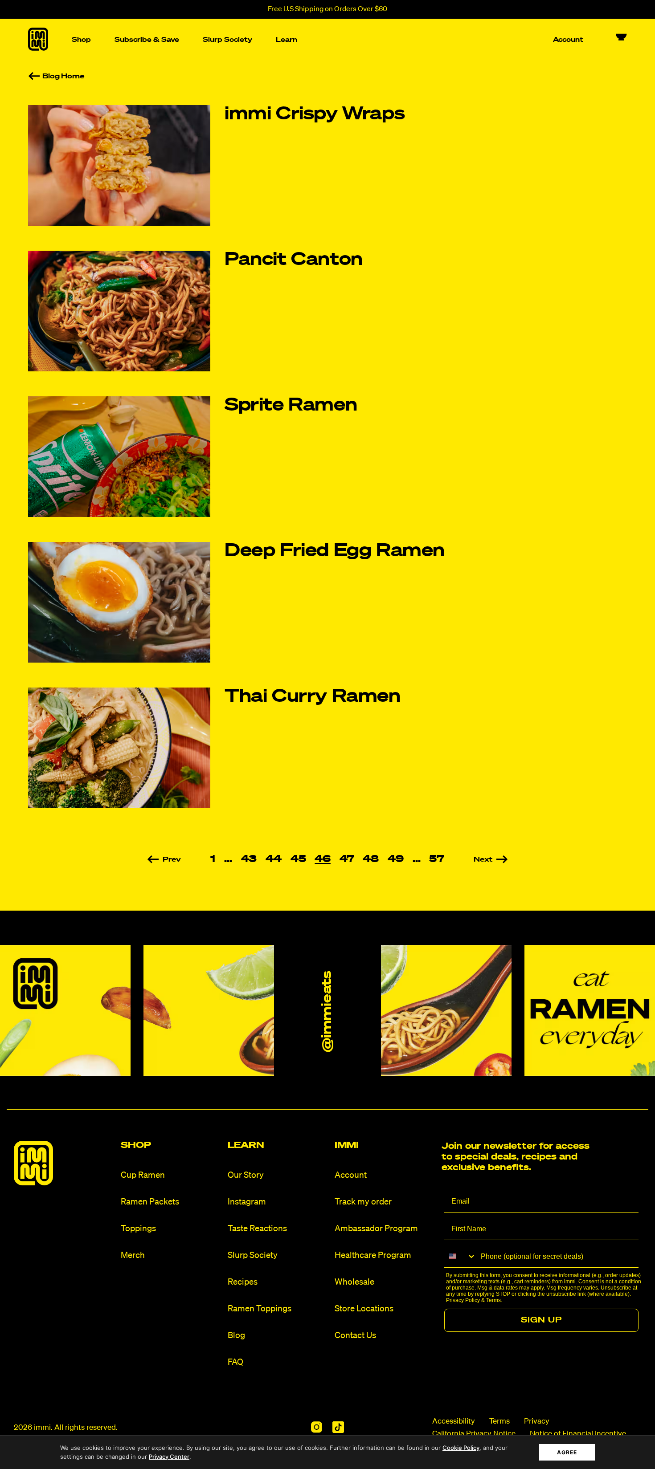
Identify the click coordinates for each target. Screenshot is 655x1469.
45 (298, 859)
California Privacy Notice (474, 1434)
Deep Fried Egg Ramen (335, 551)
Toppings (138, 1229)
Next (483, 859)
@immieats (327, 1011)
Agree (567, 1452)
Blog (236, 1335)
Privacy (536, 1421)
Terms (493, 1300)
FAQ (235, 1362)
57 (436, 859)
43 (249, 859)
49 (396, 859)
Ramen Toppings (259, 1309)
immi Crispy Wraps (315, 114)
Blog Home (63, 76)
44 (274, 859)
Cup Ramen (143, 1175)
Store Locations (364, 1309)
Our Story (246, 1175)
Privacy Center (169, 1456)
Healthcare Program (373, 1255)
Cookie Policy (460, 1447)
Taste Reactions (257, 1229)
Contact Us (355, 1335)
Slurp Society (253, 1255)
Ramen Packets (150, 1202)
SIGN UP (541, 1320)
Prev (172, 859)
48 (371, 859)
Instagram (247, 1202)
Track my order (363, 1202)
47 (347, 859)
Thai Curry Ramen (313, 697)
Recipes (243, 1282)
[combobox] (460, 1256)
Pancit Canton (294, 260)
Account (351, 1175)
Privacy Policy (463, 1300)
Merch (133, 1255)
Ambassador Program (376, 1229)
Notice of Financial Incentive (578, 1434)
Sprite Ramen (291, 406)
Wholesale (354, 1282)
